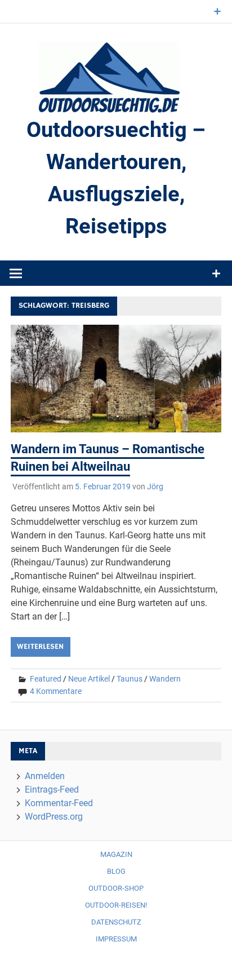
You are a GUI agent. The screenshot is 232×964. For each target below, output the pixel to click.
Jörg (155, 486)
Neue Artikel (89, 678)
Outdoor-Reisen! (116, 905)
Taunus (129, 678)
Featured (45, 678)
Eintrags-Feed (52, 789)
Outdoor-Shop (116, 888)
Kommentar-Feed (59, 803)
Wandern (165, 678)
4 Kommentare (56, 691)
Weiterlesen (40, 647)
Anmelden (45, 776)
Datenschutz (116, 922)
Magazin (116, 854)
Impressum (116, 939)
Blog (116, 871)
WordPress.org (54, 816)
